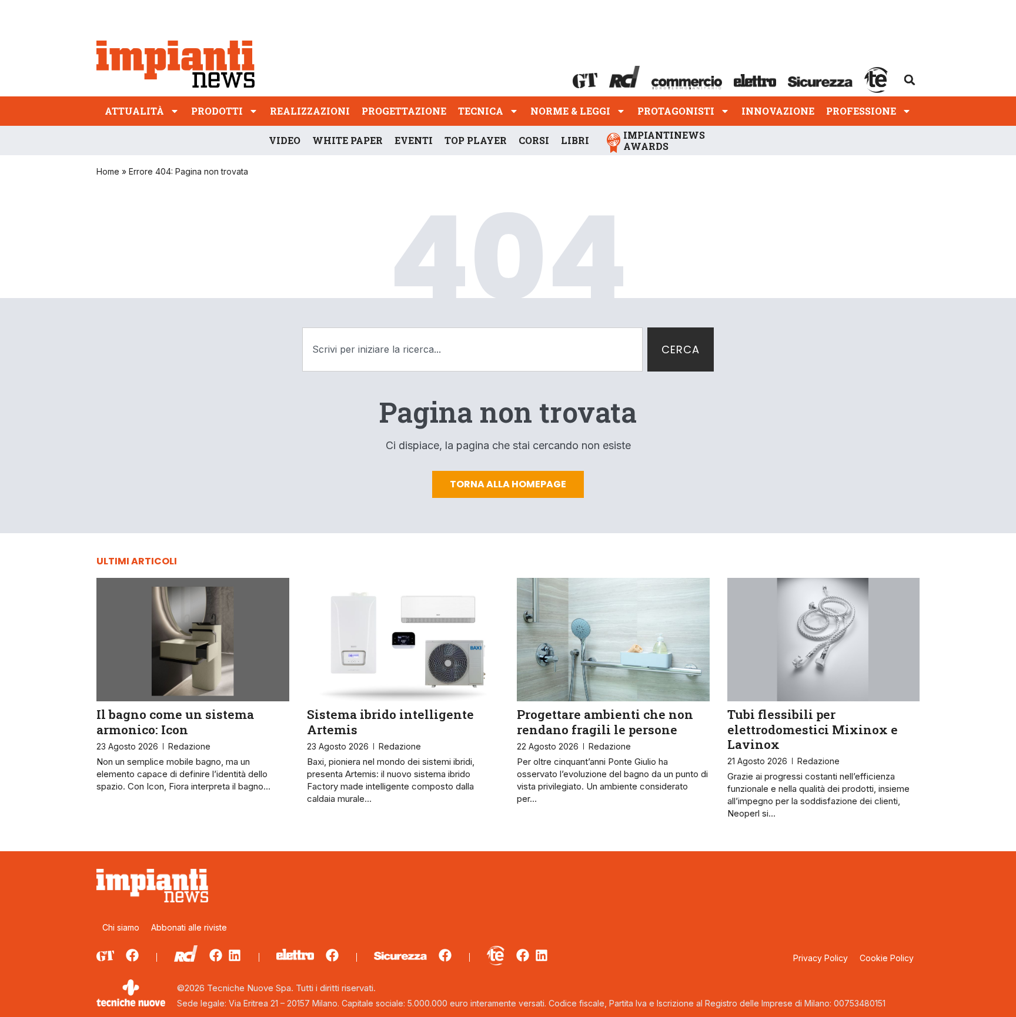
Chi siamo (120, 927)
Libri (575, 140)
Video (284, 140)
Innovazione (777, 111)
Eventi (414, 140)
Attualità (134, 111)
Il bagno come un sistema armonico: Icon (175, 721)
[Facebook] (132, 955)
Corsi (534, 140)
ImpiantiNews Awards (664, 140)
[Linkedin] (234, 955)
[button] (910, 80)
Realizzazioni (310, 111)
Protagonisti (675, 111)
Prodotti (217, 111)
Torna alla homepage (508, 484)
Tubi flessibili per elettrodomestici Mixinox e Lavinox (812, 729)
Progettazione (404, 111)
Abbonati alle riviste (189, 927)
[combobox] (472, 349)
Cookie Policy (887, 958)
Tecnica (480, 111)
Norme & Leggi (570, 111)
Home (107, 171)
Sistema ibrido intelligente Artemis (390, 721)
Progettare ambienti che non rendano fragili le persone (605, 721)
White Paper (347, 140)
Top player (475, 140)
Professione (861, 111)
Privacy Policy (820, 958)
